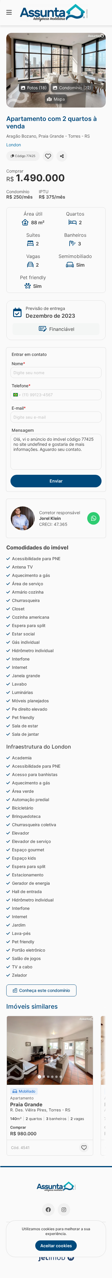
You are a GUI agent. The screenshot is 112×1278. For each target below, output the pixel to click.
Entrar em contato (29, 354)
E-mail (19, 408)
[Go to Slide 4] (52, 1077)
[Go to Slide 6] (60, 1077)
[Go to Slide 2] (44, 1077)
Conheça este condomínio (44, 990)
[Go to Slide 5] (56, 1077)
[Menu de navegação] (9, 12)
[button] (56, 70)
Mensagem (23, 430)
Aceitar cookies (56, 1245)
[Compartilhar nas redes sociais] (61, 156)
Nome (18, 363)
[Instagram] (64, 1209)
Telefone (21, 385)
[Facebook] (48, 1209)
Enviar (56, 480)
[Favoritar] (48, 156)
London (13, 144)
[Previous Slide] (11, 70)
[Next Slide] (101, 70)
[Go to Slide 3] (48, 1077)
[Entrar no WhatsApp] (93, 518)
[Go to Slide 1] (39, 1077)
